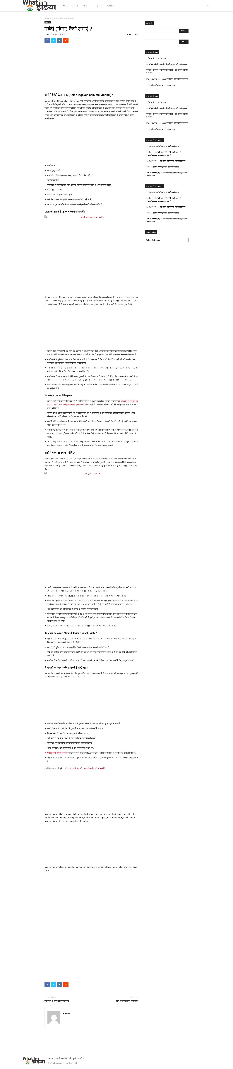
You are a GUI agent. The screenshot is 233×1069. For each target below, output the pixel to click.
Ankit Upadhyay (153, 172)
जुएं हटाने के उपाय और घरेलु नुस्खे (56, 1001)
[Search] (207, 6)
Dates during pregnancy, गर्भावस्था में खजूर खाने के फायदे (167, 79)
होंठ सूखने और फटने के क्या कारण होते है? (172, 161)
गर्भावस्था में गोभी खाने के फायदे (156, 58)
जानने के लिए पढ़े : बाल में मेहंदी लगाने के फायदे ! (87, 768)
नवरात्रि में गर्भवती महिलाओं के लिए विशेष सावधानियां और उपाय (166, 64)
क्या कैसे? (54, 18)
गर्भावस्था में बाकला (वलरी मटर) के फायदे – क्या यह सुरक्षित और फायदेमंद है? (167, 71)
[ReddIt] (65, 40)
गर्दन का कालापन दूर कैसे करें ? (127, 1001)
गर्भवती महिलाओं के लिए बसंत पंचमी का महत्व (160, 85)
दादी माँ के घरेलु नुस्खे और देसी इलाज (167, 146)
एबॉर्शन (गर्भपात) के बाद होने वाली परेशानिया (166, 167)
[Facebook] (47, 40)
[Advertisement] (91, 70)
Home (46, 18)
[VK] (59, 40)
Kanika (50, 34)
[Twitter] (53, 40)
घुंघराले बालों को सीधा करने (57, 753)
